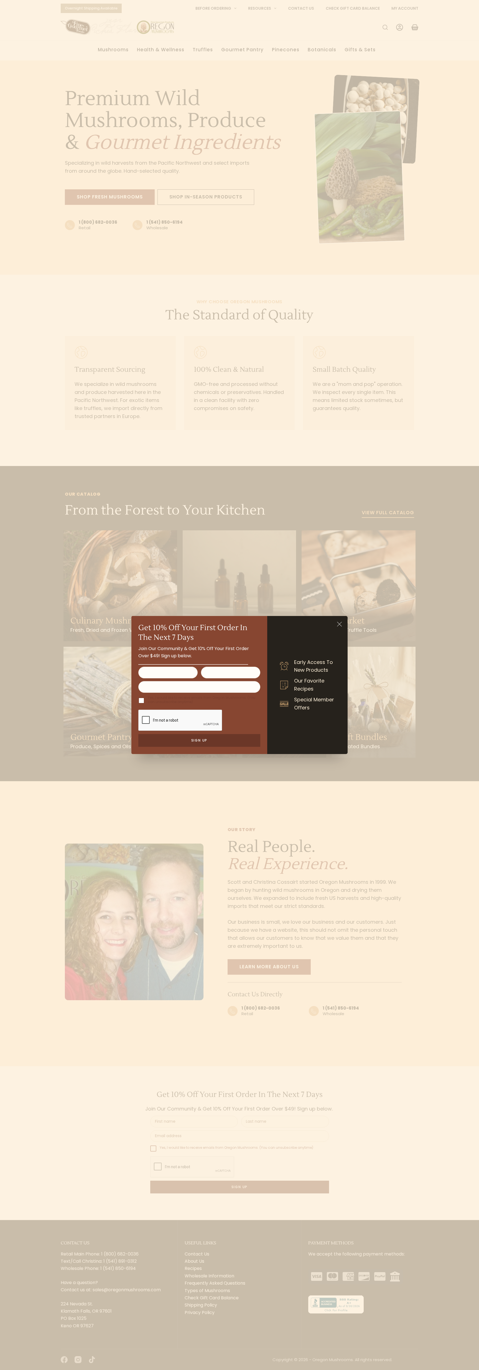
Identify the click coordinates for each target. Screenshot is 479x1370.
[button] (339, 624)
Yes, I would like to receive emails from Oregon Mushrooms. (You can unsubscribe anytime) (201, 700)
